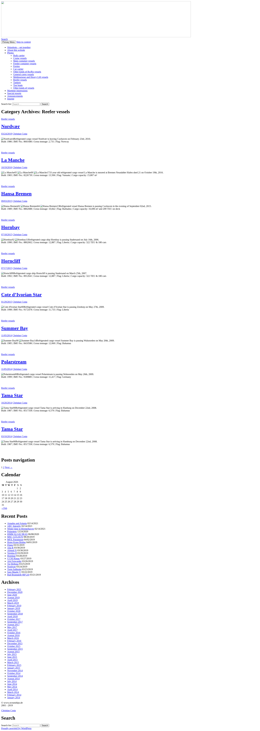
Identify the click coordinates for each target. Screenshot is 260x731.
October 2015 (13, 646)
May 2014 (12, 686)
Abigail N (12, 550)
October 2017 (13, 619)
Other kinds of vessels (23, 88)
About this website (16, 50)
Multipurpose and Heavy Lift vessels (30, 77)
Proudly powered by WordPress (16, 728)
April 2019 (12, 600)
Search (4, 39)
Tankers (17, 82)
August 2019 (13, 597)
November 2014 (15, 670)
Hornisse (11, 556)
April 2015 (12, 659)
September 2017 (15, 622)
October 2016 (13, 632)
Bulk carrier (19, 55)
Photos (10, 53)
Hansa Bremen (16, 193)
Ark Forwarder (14, 561)
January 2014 (13, 697)
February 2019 (14, 605)
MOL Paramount (15, 539)
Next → (8, 467)
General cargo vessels (23, 74)
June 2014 (12, 684)
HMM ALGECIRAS (17, 534)
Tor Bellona (13, 564)
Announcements (15, 96)
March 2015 (13, 662)
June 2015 (12, 657)
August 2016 (13, 635)
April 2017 (12, 630)
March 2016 (13, 638)
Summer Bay (14, 328)
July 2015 (12, 654)
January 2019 (13, 608)
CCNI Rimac (13, 558)
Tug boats (18, 85)
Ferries (16, 66)
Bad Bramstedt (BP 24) (18, 574)
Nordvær (10, 126)
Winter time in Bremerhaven (20, 528)
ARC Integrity (14, 526)
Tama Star (12, 395)
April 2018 (12, 616)
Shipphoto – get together (19, 47)
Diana (10, 545)
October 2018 (13, 611)
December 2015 (14, 643)
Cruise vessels (20, 58)
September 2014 (15, 676)
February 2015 (14, 665)
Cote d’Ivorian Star (21, 294)
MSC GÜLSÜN (15, 537)
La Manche (13, 160)
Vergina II (12, 553)
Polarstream (13, 361)
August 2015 (13, 651)
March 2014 (13, 692)
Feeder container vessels (24, 63)
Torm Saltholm (14, 569)
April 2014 (12, 689)
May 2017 (12, 627)
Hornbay (10, 227)
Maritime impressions (17, 90)
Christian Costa (20, 133)
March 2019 (13, 603)
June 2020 (12, 595)
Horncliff (10, 261)
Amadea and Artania (17, 523)
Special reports (14, 93)
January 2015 (13, 668)
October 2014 (13, 673)
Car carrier (18, 69)
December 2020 (14, 592)
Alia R (10, 547)
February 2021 (14, 589)
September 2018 (15, 613)
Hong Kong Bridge (16, 542)
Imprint (10, 98)
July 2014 (12, 681)
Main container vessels (24, 61)
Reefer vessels (20, 80)
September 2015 (15, 649)
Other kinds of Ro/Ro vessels (27, 71)
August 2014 (13, 678)
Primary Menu (8, 42)
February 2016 (14, 641)
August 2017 (13, 624)
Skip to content (23, 42)
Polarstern (12, 531)
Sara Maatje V (14, 572)
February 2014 (14, 695)
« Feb (4, 508)
